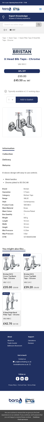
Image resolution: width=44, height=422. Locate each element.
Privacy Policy (12, 385)
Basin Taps (13, 38)
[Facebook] (17, 379)
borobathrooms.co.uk (21, 364)
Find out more (23, 419)
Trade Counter (12, 343)
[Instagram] (26, 379)
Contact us (22, 359)
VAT (13, 30)
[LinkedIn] (22, 379)
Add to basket (26, 99)
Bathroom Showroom (15, 346)
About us (11, 340)
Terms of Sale (32, 385)
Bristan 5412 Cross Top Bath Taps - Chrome (30, 276)
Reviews (31, 343)
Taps (4, 38)
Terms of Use (22, 385)
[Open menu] (40, 9)
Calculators (32, 340)
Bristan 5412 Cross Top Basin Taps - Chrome (9, 276)
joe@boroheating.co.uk (23, 362)
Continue (36, 417)
